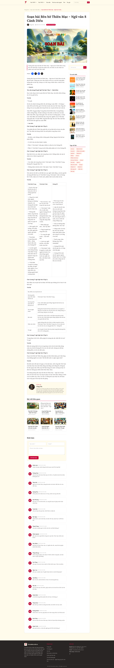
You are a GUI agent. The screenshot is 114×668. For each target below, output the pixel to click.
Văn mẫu (48, 2)
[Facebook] (32, 73)
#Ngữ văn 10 (73, 166)
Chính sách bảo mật (51, 655)
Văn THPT (32, 2)
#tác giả (80, 164)
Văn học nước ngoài (57, 2)
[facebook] (69, 653)
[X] (35, 73)
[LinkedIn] (39, 73)
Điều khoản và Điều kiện (52, 653)
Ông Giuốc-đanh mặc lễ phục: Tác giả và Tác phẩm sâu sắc (81, 85)
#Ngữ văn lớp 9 (79, 148)
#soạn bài (72, 151)
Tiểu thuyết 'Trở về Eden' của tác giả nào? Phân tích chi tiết (81, 136)
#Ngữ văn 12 (79, 153)
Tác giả (68, 2)
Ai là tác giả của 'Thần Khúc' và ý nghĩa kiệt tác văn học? (80, 79)
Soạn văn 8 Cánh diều (35, 9)
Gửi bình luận (33, 457)
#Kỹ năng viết (73, 169)
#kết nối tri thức (74, 164)
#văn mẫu (72, 162)
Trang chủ (26, 9)
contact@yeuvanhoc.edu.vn (78, 649)
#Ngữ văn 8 (80, 166)
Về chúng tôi (49, 649)
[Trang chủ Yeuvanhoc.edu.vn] (25, 2)
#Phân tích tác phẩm (80, 151)
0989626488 (77, 651)
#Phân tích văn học (74, 157)
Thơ (64, 2)
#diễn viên (80, 169)
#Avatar (77, 155)
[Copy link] (42, 73)
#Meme (72, 155)
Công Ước (39, 386)
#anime (81, 160)
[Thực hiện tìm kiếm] (88, 2)
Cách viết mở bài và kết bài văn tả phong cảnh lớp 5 (80, 130)
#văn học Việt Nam (74, 160)
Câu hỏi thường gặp (51, 657)
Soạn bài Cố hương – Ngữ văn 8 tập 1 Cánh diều (32, 412)
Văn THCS (40, 2)
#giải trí (78, 162)
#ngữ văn (72, 153)
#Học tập (72, 171)
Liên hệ (48, 651)
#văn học (72, 148)
